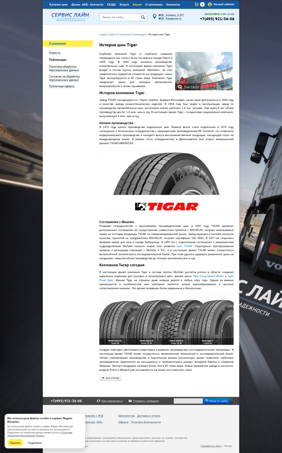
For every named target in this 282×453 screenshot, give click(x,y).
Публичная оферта (61, 86)
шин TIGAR (184, 246)
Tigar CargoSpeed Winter (208, 276)
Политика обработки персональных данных (64, 68)
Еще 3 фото (191, 86)
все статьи (112, 377)
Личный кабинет (223, 4)
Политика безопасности (146, 422)
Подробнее (35, 443)
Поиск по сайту (218, 401)
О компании (153, 4)
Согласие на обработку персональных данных (64, 78)
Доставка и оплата (148, 415)
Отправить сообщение (146, 401)
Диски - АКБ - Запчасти (87, 4)
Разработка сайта (211, 446)
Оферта (123, 422)
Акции (137, 4)
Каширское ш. (170, 18)
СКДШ (111, 4)
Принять (15, 443)
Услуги (124, 4)
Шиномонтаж (126, 415)
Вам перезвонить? (112, 401)
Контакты (173, 4)
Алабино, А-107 (171, 15)
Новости (54, 52)
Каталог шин (58, 4)
